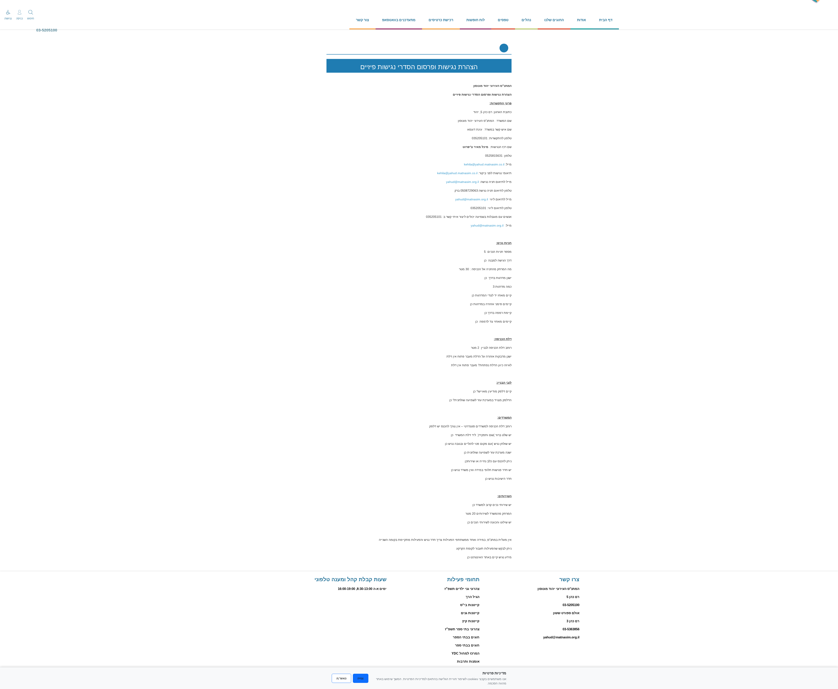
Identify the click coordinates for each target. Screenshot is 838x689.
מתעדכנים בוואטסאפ (399, 20)
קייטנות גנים (470, 613)
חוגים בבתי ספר (467, 645)
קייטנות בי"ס (469, 605)
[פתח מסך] (8, 8)
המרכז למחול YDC (465, 653)
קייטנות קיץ (470, 621)
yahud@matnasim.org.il (462, 182)
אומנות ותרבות (468, 661)
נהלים (526, 20)
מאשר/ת (341, 678)
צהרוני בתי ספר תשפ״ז (462, 629)
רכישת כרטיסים (441, 20)
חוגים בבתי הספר (466, 637)
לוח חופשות (475, 20)
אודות (581, 20)
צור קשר (362, 20)
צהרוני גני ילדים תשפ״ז (462, 589)
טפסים (503, 20)
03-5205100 (46, 30)
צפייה (360, 678)
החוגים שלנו (554, 20)
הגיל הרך (472, 597)
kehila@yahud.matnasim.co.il (484, 164)
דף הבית (605, 20)
